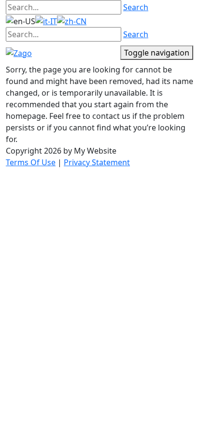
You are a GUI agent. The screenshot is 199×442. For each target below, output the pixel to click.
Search (135, 7)
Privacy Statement (97, 162)
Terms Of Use (31, 162)
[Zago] (19, 52)
